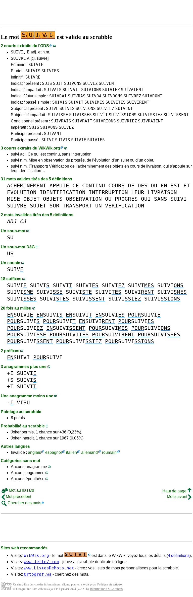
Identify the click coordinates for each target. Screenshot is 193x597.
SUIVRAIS (61, 121)
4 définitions (178, 555)
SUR (54, 205)
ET (186, 185)
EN (164, 185)
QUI (146, 199)
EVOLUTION (21, 192)
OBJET (31, 199)
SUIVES (67, 108)
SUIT (58, 83)
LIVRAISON (162, 192)
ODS (44, 46)
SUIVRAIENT (150, 121)
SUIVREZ (132, 96)
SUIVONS (73, 83)
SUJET (38, 205)
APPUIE (59, 185)
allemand (89, 452)
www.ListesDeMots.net (49, 568)
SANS (160, 199)
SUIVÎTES (116, 102)
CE (75, 185)
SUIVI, (18, 52)
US (10, 253)
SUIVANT (53, 133)
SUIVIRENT (138, 102)
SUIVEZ (90, 83)
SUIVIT (75, 102)
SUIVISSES (80, 114)
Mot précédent (18, 496)
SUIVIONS (91, 89)
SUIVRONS (113, 96)
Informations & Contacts (106, 589)
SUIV (15, 269)
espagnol (53, 452)
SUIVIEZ (111, 89)
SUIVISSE (58, 114)
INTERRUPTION (108, 192)
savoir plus (88, 584)
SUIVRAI (58, 96)
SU (10, 237)
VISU (23, 402)
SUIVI (47, 139)
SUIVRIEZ (127, 121)
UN (98, 205)
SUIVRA (94, 96)
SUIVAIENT (132, 89)
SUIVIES (50, 70)
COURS (116, 185)
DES (143, 185)
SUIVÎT (100, 114)
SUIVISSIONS (122, 114)
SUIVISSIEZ (150, 114)
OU (108, 199)
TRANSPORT (77, 205)
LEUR (137, 192)
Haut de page (174, 491)
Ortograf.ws (38, 574)
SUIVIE (35, 64)
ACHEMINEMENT (26, 185)
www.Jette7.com (41, 561)
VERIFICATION (124, 205)
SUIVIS (32, 70)
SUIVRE (18, 58)
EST (175, 185)
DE (131, 185)
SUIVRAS (76, 96)
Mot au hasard (21, 490)
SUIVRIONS (104, 121)
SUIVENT (107, 83)
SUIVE (52, 108)
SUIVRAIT (82, 121)
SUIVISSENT (176, 114)
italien (71, 452)
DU (154, 185)
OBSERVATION (84, 199)
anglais (34, 452)
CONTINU (93, 185)
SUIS (47, 83)
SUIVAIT (71, 89)
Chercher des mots (24, 503)
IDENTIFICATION (62, 192)
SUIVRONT (152, 96)
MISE (13, 199)
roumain (109, 452)
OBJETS (53, 199)
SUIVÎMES (94, 102)
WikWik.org (49, 148)
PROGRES (126, 199)
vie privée (115, 584)
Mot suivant (177, 496)
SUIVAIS (53, 89)
